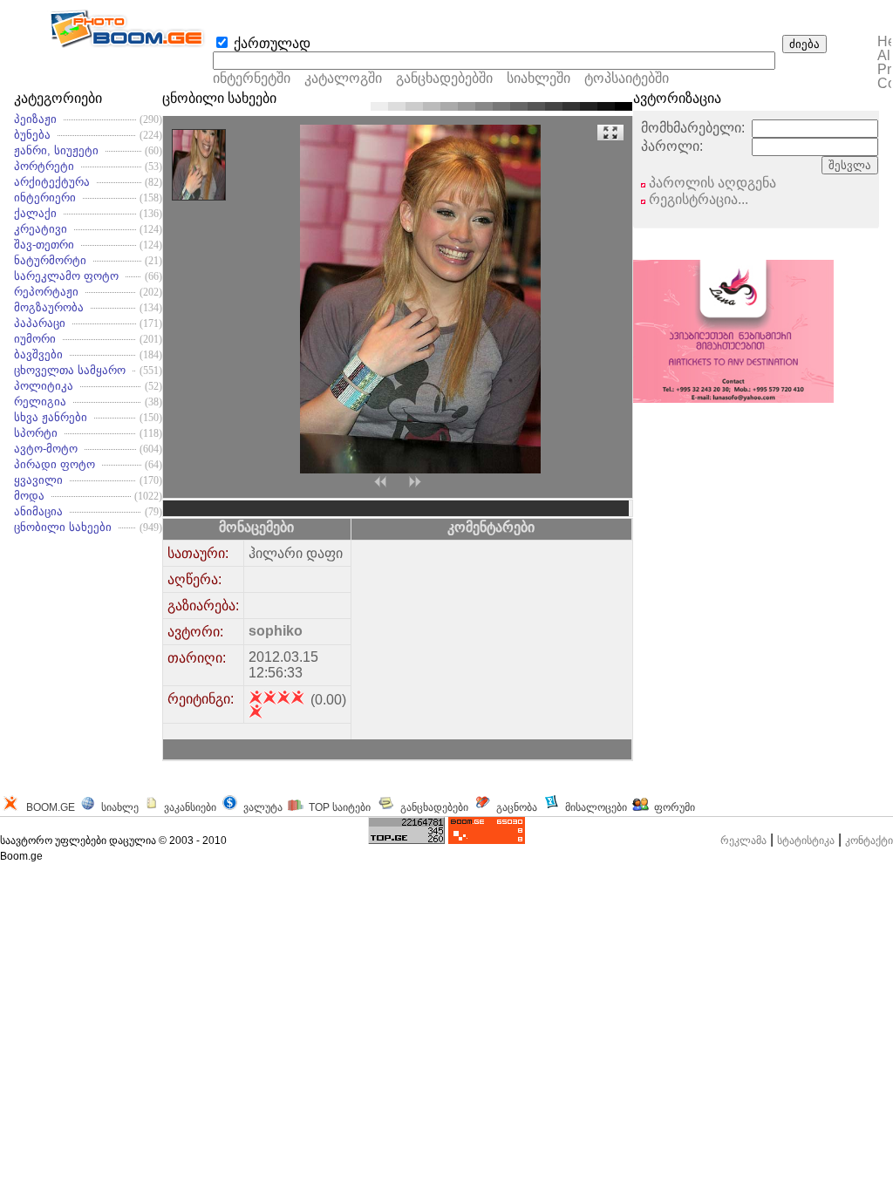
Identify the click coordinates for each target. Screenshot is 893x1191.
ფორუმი (674, 807)
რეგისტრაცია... (696, 199)
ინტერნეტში (251, 78)
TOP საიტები (340, 807)
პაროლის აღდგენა (710, 182)
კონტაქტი (869, 840)
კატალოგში (344, 78)
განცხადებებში (444, 78)
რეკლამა (743, 840)
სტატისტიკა (806, 840)
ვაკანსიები (190, 807)
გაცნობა (516, 807)
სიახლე (120, 807)
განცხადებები (434, 807)
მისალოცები (596, 807)
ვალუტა (263, 807)
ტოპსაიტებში (626, 78)
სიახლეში (538, 78)
